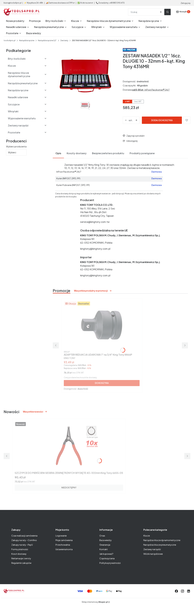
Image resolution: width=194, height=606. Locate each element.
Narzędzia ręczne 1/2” (47, 40)
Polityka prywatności (110, 563)
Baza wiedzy (105, 540)
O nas (102, 535)
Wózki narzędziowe (153, 553)
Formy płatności (19, 549)
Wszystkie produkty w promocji (91, 290)
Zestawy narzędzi (152, 549)
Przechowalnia (62, 544)
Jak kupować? (106, 553)
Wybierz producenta (16, 146)
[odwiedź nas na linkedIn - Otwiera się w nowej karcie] (188, 591)
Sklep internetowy (95, 602)
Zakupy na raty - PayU (22, 544)
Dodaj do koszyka (162, 120)
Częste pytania (107, 558)
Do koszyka (102, 383)
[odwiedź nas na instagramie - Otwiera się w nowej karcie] (182, 591)
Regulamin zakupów (21, 563)
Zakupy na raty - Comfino (24, 540)
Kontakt (103, 549)
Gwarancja (104, 544)
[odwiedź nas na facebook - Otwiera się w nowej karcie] (176, 591)
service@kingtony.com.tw (95, 221)
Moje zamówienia (64, 540)
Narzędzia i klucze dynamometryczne (161, 540)
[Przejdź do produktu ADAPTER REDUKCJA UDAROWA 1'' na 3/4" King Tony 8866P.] (102, 325)
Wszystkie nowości (33, 411)
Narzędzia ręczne (26, 40)
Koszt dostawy (19, 553)
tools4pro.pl (9, 40)
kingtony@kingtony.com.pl (95, 248)
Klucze (146, 535)
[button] (167, 12)
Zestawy (64, 40)
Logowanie (61, 535)
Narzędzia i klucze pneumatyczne (159, 544)
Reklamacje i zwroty (21, 558)
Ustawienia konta (64, 549)
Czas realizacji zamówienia (24, 535)
